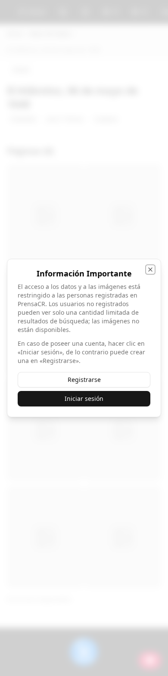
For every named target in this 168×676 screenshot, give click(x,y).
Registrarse (84, 379)
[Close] (150, 269)
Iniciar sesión (84, 398)
